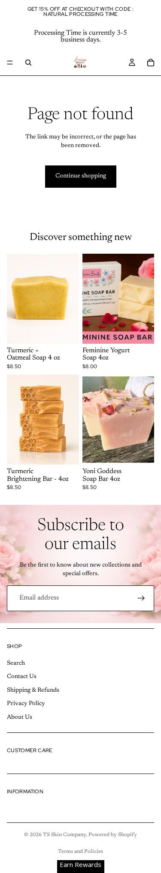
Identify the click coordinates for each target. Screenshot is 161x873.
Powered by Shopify (112, 834)
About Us (19, 717)
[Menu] (10, 62)
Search (16, 663)
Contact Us (21, 677)
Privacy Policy (26, 704)
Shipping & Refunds (33, 690)
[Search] (28, 62)
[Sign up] (141, 598)
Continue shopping (80, 176)
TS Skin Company (64, 834)
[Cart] (150, 62)
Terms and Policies (80, 851)
